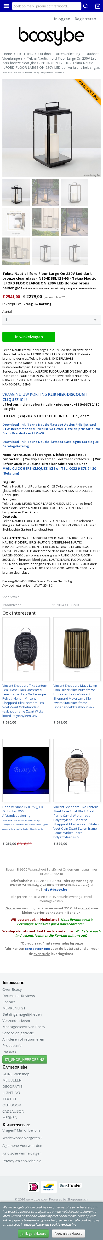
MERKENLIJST (14, 1008)
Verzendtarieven (16, 1020)
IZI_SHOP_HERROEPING (25, 1059)
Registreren (85, 19)
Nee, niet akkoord (68, 1233)
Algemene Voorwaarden (22, 1145)
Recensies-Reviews (18, 995)
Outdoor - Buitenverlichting (59, 53)
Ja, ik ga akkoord (33, 1233)
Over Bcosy (12, 989)
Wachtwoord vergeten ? (22, 1137)
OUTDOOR (11, 1105)
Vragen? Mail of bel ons (21, 1130)
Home (7, 53)
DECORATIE (12, 1086)
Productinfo (12, 1045)
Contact (8, 1001)
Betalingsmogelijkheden (22, 1014)
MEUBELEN (12, 1080)
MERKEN (9, 1117)
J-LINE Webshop (15, 1073)
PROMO (9, 1051)
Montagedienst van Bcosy (23, 1026)
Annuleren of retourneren (23, 1039)
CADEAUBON (13, 1111)
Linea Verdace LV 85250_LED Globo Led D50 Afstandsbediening (25, 817)
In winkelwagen (29, 337)
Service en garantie (18, 1033)
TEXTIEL (9, 1098)
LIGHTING (25, 53)
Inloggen (62, 19)
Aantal (7, 311)
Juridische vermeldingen (21, 1153)
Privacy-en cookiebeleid (21, 1160)
